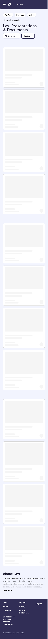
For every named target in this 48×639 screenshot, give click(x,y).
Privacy (22, 606)
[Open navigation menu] (4, 4)
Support (22, 602)
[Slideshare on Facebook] (34, 633)
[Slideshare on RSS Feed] (44, 633)
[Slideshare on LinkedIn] (39, 633)
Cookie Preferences (24, 611)
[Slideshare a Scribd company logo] (9, 4)
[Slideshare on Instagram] (29, 633)
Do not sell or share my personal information (8, 620)
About (5, 602)
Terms (5, 606)
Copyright (7, 610)
